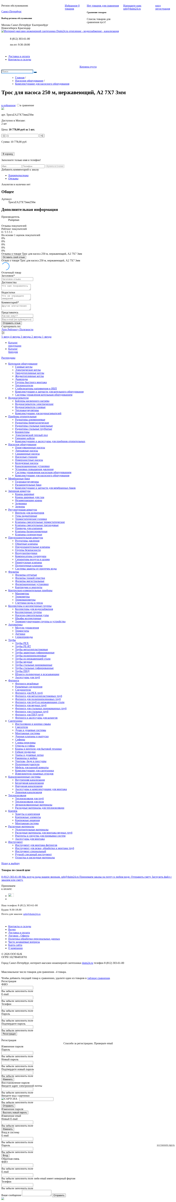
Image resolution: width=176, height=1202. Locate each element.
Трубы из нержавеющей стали (33, 658)
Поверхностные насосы (29, 459)
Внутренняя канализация (30, 779)
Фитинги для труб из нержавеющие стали (39, 702)
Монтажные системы (27, 733)
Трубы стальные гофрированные (34, 668)
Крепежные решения (27, 820)
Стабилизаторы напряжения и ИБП (36, 388)
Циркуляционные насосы (30, 447)
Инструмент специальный (30, 851)
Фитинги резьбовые (27, 683)
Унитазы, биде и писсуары (30, 761)
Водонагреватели (18, 397)
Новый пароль (9, 1059)
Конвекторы (22, 432)
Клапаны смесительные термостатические (40, 522)
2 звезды (36, 336)
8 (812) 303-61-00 (20, 38)
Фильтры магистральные (29, 581)
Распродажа (8, 357)
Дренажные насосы (26, 450)
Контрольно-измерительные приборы (30, 590)
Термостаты (22, 630)
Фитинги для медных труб (30, 705)
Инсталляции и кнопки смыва (33, 723)
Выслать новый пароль (15, 1112)
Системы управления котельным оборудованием (43, 394)
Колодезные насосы (26, 463)
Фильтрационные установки (32, 584)
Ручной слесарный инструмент (33, 854)
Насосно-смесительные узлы (32, 615)
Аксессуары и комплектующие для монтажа (41, 789)
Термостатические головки (31, 518)
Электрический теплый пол (31, 435)
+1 (42, 135)
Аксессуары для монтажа (30, 838)
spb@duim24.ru (32, 914)
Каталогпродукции (14, 344)
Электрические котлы (28, 369)
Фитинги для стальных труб (31, 711)
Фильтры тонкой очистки (30, 577)
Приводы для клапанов (28, 528)
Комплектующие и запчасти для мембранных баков (45, 487)
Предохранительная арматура (25, 537)
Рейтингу (13, 329)
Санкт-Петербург (11, 11)
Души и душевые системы (30, 730)
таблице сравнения (98, 978)
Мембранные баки (19, 478)
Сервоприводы (24, 637)
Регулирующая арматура (22, 509)
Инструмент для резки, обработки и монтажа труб (44, 848)
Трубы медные (23, 661)
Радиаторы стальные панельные (34, 425)
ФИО (4, 984)
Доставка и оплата (19, 56)
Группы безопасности (28, 550)
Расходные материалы (21, 826)
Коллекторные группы (28, 612)
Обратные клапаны (26, 543)
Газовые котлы (23, 366)
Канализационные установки (32, 466)
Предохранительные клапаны (32, 546)
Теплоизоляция (17, 795)
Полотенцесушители (27, 764)
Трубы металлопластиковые (31, 649)
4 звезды (15, 336)
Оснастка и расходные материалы (35, 857)
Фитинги (13, 680)
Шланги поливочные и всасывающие (37, 674)
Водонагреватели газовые (30, 407)
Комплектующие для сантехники (34, 770)
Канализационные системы (24, 776)
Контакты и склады (19, 59)
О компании (15, 948)
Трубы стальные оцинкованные (33, 664)
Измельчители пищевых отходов (34, 773)
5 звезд (5, 336)
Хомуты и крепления (27, 814)
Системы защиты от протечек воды (36, 568)
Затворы (20, 506)
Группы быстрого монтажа (31, 382)
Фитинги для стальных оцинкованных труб (41, 708)
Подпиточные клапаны (28, 565)
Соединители (23, 689)
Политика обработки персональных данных (34, 938)
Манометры (22, 593)
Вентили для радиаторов (29, 512)
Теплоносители (24, 385)
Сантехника (15, 720)
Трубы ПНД (22, 671)
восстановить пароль (166, 1145)
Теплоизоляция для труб (29, 798)
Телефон (6, 1004)
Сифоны (20, 739)
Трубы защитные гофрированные (34, 652)
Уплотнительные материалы (31, 829)
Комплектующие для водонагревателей (38, 413)
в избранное (8, 105)
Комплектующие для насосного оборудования (42, 475)
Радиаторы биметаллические (32, 422)
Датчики (20, 633)
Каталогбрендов (13, 350)
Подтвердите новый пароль (17, 1069)
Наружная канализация (28, 786)
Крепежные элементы (28, 817)
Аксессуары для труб (27, 677)
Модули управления (27, 627)
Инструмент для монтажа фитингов (36, 845)
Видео (12, 929)
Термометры (22, 596)
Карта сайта (15, 945)
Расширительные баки (28, 484)
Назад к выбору (10, 863)
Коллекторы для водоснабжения (34, 609)
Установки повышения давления (34, 469)
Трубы (12, 640)
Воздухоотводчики (26, 553)
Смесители (21, 727)
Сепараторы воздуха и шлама (32, 559)
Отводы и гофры (25, 745)
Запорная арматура (19, 491)
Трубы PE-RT (23, 646)
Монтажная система (27, 823)
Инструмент (15, 842)
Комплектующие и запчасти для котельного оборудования (49, 391)
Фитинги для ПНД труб (29, 714)
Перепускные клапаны (28, 562)
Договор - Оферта (18, 935)
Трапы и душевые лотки (29, 755)
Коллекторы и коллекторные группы (30, 605)
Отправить (8, 1106)
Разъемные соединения (28, 686)
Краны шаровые (24, 494)
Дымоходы (21, 379)
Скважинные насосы (27, 453)
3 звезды (26, 336)
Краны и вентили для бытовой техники (38, 748)
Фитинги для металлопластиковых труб (38, 696)
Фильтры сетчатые (26, 574)
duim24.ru (87, 962)
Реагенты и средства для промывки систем (40, 835)
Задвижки (21, 503)
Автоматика (15, 624)
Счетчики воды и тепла (29, 602)
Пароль (5, 1013)
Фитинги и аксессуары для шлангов (36, 717)
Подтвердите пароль (13, 1023)
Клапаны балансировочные (31, 531)
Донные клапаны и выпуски (32, 736)
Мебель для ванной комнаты (32, 767)
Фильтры (13, 571)
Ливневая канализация (28, 792)
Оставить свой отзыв (14, 257)
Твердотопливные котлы (29, 373)
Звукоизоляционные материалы (33, 804)
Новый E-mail (9, 1118)
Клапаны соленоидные (28, 534)
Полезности (26, 329)
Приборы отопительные (22, 416)
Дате (4, 329)
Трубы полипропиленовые (31, 655)
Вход (5, 1155)
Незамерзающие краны (28, 500)
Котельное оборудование (22, 363)
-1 (4, 135)
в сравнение (27, 105)
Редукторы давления (27, 540)
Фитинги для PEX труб (29, 692)
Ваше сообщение (11, 1195)
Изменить (8, 1079)
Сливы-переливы (25, 742)
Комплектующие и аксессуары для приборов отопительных (50, 441)
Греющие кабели (25, 438)
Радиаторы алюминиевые (30, 419)
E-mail (5, 994)
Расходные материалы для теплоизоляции (39, 807)
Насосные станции (26, 456)
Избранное (72, 7)
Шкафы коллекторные (28, 618)
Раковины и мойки (26, 758)
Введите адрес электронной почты (21, 1085)
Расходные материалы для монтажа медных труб (43, 832)
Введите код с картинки (15, 1095)
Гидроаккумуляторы (27, 481)
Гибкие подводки (25, 751)
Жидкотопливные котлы (29, 376)
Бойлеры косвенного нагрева (32, 400)
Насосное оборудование (22, 444)
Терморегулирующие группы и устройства (40, 621)
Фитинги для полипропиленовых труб (38, 699)
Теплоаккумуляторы (27, 410)
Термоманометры (25, 599)
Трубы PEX (22, 643)
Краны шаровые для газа (29, 497)
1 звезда (46, 336)
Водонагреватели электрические (34, 404)
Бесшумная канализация (29, 782)
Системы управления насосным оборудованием (43, 472)
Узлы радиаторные (26, 515)
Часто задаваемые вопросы (24, 941)
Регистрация (9, 1034)
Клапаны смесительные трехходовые (37, 525)
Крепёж (12, 810)
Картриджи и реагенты (28, 587)
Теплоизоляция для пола (29, 801)
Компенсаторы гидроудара (30, 556)
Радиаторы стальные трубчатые (33, 428)
